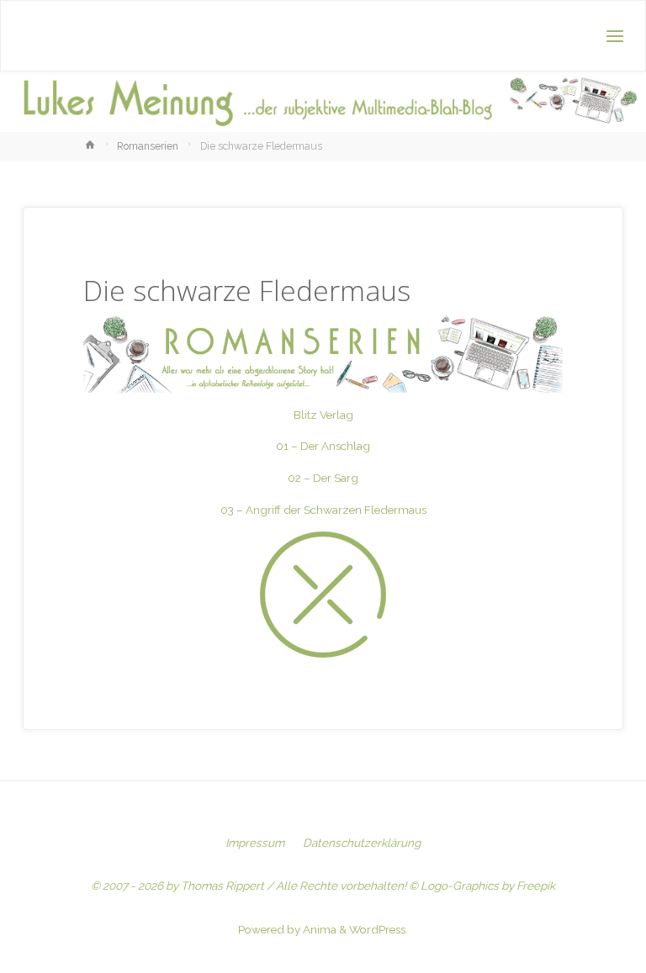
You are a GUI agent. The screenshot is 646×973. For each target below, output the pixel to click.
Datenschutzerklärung (362, 842)
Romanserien (147, 146)
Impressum (254, 842)
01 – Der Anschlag (323, 445)
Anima (318, 929)
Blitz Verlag (323, 414)
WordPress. (378, 929)
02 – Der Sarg (323, 477)
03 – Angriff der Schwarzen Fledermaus (323, 509)
